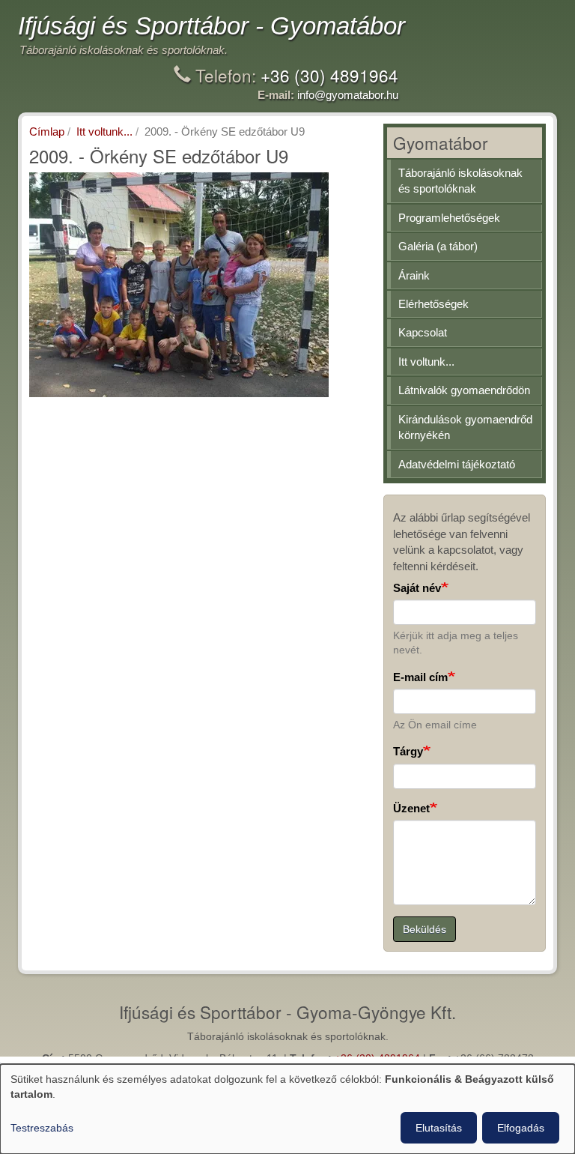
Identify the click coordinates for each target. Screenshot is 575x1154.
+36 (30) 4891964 (329, 75)
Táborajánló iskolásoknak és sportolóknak (460, 180)
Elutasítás (439, 1128)
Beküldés (424, 929)
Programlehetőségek (449, 217)
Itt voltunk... (104, 131)
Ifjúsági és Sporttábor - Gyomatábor (211, 26)
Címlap (46, 131)
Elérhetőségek (433, 303)
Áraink (414, 275)
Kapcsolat (422, 332)
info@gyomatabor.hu (347, 94)
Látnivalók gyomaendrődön (464, 390)
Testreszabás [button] (41, 1128)
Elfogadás (520, 1128)
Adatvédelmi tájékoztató (456, 464)
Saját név (417, 587)
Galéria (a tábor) (438, 246)
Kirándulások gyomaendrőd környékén (465, 427)
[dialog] (287, 1109)
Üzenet (411, 808)
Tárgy (408, 751)
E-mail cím (420, 677)
